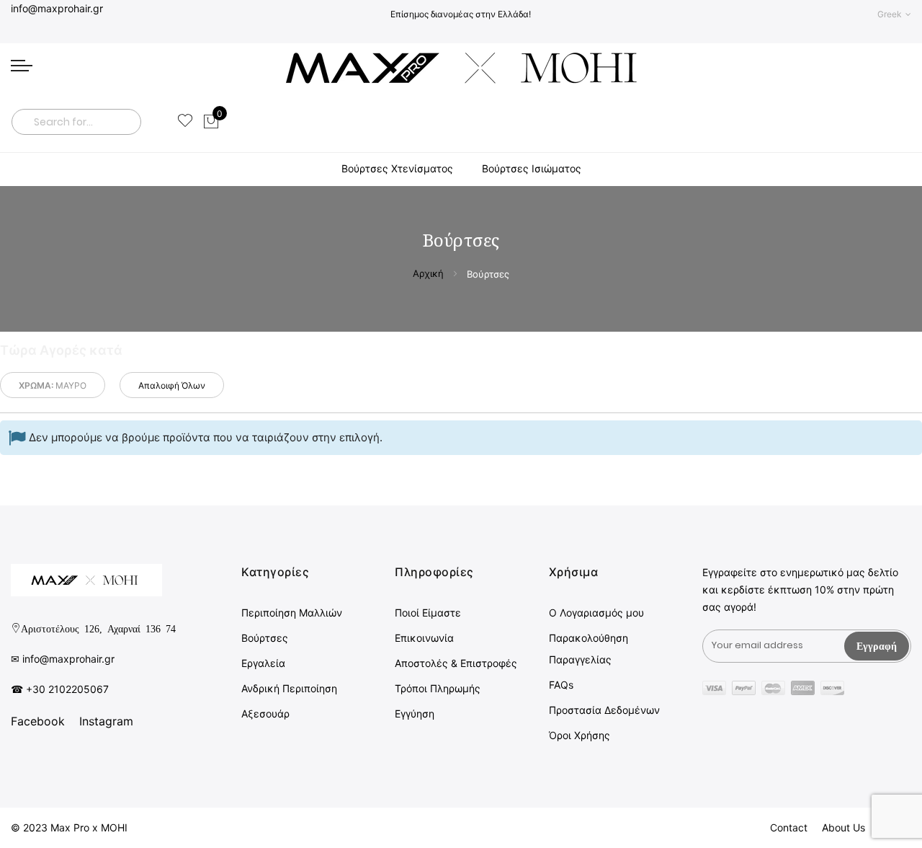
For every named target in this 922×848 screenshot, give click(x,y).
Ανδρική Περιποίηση (289, 688)
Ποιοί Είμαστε (428, 612)
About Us (843, 827)
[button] (894, 14)
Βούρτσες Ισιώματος (531, 168)
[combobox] (76, 122)
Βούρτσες (264, 638)
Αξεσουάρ (265, 713)
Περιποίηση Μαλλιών (291, 612)
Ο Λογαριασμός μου (596, 612)
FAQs (561, 685)
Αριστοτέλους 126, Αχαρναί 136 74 (98, 628)
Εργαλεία (263, 663)
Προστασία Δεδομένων (604, 710)
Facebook (38, 721)
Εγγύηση (414, 713)
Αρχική (430, 273)
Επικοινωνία (424, 638)
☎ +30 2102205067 (60, 689)
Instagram (106, 721)
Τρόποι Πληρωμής (437, 688)
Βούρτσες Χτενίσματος (397, 168)
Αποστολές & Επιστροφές (456, 663)
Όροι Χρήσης (579, 735)
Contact (788, 827)
